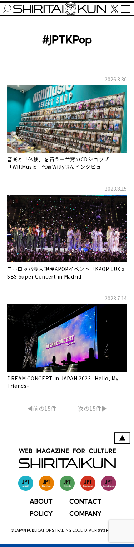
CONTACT (85, 501)
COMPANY (85, 513)
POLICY (41, 513)
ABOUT (41, 501)
